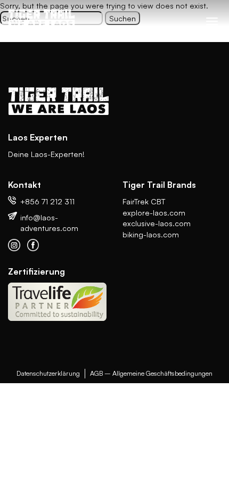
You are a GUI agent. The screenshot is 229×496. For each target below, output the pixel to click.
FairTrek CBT (143, 201)
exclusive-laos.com (156, 223)
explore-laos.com (153, 212)
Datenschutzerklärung (48, 373)
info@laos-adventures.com (49, 222)
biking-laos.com (150, 234)
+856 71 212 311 (47, 201)
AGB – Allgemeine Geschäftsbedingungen (151, 373)
